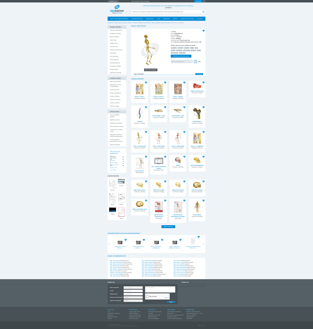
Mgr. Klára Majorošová (148, 271)
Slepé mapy (113, 40)
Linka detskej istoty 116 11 (193, 313)
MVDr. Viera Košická (179, 274)
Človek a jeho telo (147, 22)
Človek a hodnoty (114, 96)
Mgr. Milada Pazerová (148, 260)
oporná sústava (174, 52)
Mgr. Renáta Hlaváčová (148, 265)
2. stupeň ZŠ (174, 47)
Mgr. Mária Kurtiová (179, 271)
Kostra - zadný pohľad (178, 146)
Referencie (166, 19)
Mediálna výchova (115, 120)
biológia (192, 47)
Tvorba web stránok (112, 326)
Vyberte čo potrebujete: (115, 300)
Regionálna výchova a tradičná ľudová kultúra (116, 135)
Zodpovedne (189, 316)
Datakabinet (110, 22)
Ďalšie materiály (168, 226)
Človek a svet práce (115, 99)
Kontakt (199, 19)
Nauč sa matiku (190, 315)
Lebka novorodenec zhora (139, 209)
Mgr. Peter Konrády (147, 276)
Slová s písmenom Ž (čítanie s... (138, 247)
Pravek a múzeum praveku (174, 318)
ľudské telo (193, 50)
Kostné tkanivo (197, 121)
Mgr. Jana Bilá (114, 271)
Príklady (188, 318)
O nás (158, 19)
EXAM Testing (152, 316)
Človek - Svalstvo (178, 96)
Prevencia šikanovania (192, 311)
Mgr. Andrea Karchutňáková (149, 274)
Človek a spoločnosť (115, 93)
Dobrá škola (150, 19)
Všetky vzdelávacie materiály (119, 19)
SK (204, 1)
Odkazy (175, 19)
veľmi (111, 156)
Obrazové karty (114, 56)
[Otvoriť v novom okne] (201, 325)
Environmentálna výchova (114, 115)
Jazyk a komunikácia (115, 81)
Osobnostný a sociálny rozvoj (116, 130)
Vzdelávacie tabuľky (115, 33)
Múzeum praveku (153, 318)
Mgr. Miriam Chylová (179, 262)
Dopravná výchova (115, 144)
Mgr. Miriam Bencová (179, 272)
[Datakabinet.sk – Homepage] (117, 8)
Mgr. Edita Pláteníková (116, 262)
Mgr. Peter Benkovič (115, 276)
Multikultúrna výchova (116, 123)
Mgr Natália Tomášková (116, 269)
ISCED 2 (129, 22)
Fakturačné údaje (112, 316)
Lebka (178, 165)
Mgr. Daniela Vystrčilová (116, 264)
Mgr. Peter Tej (177, 264)
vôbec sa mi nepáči (114, 164)
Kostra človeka (139, 171)
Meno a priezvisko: (114, 287)
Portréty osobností (115, 63)
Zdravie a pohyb (114, 106)
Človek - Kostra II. (159, 96)
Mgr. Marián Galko (115, 267)
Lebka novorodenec (197, 190)
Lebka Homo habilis (158, 190)
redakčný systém (121, 326)
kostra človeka (186, 50)
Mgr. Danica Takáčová (148, 267)
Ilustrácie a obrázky (115, 66)
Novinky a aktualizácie (116, 30)
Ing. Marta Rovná (114, 265)
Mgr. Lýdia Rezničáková (148, 272)
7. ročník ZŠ (135, 22)
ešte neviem (112, 160)
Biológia (140, 22)
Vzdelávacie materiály (113, 313)
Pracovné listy (114, 46)
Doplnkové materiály (115, 72)
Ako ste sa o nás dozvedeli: (116, 297)
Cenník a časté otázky (187, 19)
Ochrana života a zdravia (117, 126)
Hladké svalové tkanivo (197, 91)
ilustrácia (173, 50)
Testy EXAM (113, 53)
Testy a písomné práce (116, 50)
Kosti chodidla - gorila (178, 116)
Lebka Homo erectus (139, 190)
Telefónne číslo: (114, 294)
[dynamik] (195, 61)
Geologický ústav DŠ (153, 315)
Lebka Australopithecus (197, 165)
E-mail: (111, 290)
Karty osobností (114, 59)
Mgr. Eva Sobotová (147, 269)
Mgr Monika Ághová (179, 265)
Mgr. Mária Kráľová (147, 262)
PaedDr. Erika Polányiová (116, 272)
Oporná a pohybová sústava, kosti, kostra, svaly (162, 22)
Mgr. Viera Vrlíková (115, 274)
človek (196, 47)
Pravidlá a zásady (172, 316)
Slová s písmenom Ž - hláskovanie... (156, 247)
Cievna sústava (197, 214)
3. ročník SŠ (180, 47)
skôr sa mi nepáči (113, 162)
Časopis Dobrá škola (134, 311)
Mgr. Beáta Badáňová (147, 264)
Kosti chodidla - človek (158, 116)
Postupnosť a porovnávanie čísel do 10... (193, 247)
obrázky (199, 50)
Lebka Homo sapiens (178, 190)
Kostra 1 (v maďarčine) (197, 146)
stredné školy (182, 52)
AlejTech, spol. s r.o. (134, 326)
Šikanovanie (170, 313)
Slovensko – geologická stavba (175, 315)
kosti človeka (179, 50)
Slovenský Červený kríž (154, 311)
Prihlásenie (198, 1)
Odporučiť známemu (151, 70)
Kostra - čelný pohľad (159, 146)
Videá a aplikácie (114, 36)
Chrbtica (139, 121)
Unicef (150, 313)
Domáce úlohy (114, 69)
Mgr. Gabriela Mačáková (180, 267)
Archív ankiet (113, 170)
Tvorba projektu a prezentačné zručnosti (116, 140)
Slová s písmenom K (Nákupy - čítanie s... (174, 247)
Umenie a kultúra (114, 103)
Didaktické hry (114, 43)
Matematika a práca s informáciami (115, 85)
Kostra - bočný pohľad (178, 61)
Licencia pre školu (137, 19)
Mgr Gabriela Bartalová (180, 269)
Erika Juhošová (178, 260)
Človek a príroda (114, 89)
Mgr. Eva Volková (178, 276)
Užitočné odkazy (133, 313)
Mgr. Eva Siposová (115, 260)
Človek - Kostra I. (139, 96)
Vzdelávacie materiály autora (181, 56)
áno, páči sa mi (113, 158)
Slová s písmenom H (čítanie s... (120, 247)
